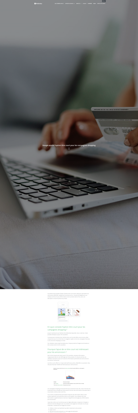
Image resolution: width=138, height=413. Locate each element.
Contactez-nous (101, 3)
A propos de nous (69, 3)
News (94, 3)
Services (78, 3)
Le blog (84, 3)
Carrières (90, 3)
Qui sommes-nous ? (59, 3)
